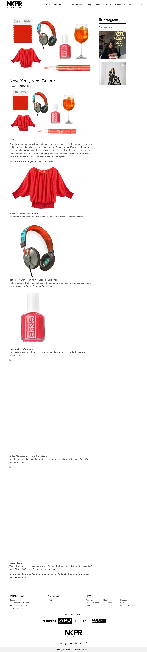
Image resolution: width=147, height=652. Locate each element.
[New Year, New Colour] (51, 48)
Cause (97, 5)
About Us (46, 5)
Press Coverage (92, 603)
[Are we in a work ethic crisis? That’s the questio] (112, 45)
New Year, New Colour (32, 80)
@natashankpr (19, 577)
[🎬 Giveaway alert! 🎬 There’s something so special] (112, 75)
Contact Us (120, 5)
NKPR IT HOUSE (136, 5)
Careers (107, 5)
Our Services (60, 5)
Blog (89, 5)
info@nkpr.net (53, 600)
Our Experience (76, 5)
